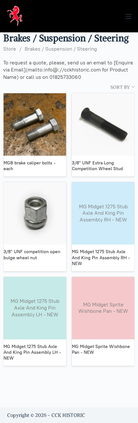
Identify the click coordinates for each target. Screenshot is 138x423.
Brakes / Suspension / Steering (61, 49)
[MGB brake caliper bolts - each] (35, 124)
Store (9, 49)
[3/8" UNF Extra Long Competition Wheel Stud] (103, 124)
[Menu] (128, 16)
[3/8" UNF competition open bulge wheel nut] (35, 213)
